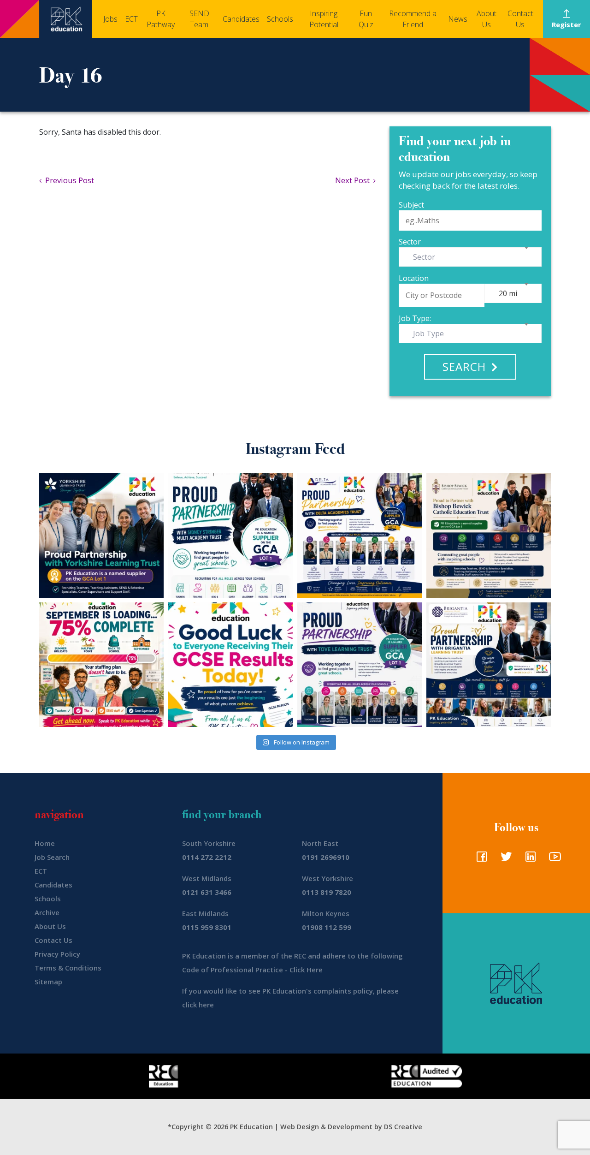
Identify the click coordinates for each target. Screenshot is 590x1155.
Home (45, 843)
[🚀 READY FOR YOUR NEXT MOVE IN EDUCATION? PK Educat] (359, 535)
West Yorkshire (327, 878)
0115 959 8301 (206, 927)
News (457, 19)
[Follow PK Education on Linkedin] (528, 859)
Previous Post (67, 180)
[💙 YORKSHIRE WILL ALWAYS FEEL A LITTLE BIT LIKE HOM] (101, 535)
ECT (131, 19)
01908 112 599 (326, 927)
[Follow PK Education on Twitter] (504, 859)
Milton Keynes (325, 913)
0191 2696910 (325, 857)
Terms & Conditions (68, 967)
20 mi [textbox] (508, 293)
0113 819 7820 (326, 892)
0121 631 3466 (206, 892)
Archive (47, 912)
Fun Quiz (366, 19)
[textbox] (425, 257)
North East (320, 843)
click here (198, 1004)
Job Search (52, 857)
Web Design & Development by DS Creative (351, 1126)
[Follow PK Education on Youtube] (552, 859)
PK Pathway (161, 19)
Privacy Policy (57, 954)
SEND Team (199, 19)
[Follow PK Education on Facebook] (479, 859)
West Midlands (206, 878)
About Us (486, 19)
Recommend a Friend (413, 19)
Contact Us (520, 19)
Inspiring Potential (323, 19)
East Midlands (205, 913)
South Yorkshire (209, 843)
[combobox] (470, 257)
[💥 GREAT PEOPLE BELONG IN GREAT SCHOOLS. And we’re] (488, 535)
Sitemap (48, 981)
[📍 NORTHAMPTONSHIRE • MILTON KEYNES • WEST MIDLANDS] (359, 664)
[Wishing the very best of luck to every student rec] (230, 664)
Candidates (241, 19)
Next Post (354, 180)
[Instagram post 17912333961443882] (101, 664)
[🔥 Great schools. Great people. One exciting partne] (488, 664)
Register (566, 24)
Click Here (306, 969)
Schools (280, 19)
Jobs (110, 19)
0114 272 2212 (206, 857)
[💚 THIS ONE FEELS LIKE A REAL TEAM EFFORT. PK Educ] (230, 535)
